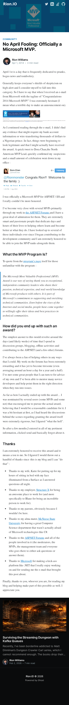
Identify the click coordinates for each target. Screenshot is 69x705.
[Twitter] (47, 3)
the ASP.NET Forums (38, 212)
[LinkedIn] (52, 3)
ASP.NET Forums (34, 538)
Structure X (42, 490)
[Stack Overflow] (58, 3)
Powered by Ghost (34, 680)
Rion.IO (30, 676)
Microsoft (26, 561)
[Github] (63, 3)
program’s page (32, 261)
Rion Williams (20, 59)
